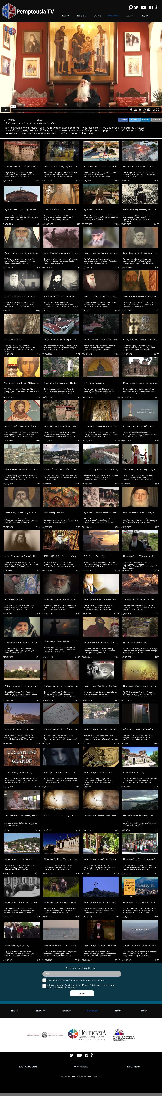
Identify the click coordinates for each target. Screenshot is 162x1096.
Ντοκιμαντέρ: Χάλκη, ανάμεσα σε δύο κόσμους (22, 859)
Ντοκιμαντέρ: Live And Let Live (98, 772)
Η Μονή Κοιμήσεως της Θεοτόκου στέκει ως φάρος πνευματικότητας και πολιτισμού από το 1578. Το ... (101, 477)
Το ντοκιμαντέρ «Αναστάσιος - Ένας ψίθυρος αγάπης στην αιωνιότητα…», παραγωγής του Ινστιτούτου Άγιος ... (138, 477)
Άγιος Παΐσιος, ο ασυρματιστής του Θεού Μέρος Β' (22, 253)
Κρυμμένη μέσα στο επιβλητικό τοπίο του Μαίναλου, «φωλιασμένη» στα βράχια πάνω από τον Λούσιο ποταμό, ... (61, 434)
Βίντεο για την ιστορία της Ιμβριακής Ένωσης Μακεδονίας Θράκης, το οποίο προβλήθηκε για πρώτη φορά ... (139, 867)
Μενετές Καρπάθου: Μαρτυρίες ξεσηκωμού (22, 729)
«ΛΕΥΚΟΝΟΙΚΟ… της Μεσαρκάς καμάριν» (22, 816)
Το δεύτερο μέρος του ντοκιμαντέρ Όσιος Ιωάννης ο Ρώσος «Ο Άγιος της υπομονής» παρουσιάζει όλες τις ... (139, 348)
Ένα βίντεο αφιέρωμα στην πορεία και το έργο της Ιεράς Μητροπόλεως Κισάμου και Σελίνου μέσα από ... (140, 824)
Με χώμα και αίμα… (14, 340)
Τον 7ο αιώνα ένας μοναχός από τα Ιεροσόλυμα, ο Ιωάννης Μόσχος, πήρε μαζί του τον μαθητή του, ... (139, 607)
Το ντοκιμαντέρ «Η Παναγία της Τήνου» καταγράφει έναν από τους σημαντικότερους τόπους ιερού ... (100, 174)
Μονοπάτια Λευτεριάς (133, 772)
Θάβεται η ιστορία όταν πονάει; (138, 729)
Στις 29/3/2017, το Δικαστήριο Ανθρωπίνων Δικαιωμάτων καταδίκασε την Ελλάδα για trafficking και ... (100, 867)
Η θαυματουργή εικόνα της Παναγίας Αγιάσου (101, 426)
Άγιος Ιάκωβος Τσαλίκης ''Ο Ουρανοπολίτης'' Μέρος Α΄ (140, 296)
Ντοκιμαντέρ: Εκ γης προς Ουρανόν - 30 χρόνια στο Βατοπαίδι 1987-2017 (61, 902)
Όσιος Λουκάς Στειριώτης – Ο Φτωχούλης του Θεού (101, 643)
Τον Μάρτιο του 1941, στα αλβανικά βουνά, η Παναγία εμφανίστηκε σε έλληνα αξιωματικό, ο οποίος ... (19, 607)
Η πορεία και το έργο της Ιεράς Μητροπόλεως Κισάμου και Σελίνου (140, 816)
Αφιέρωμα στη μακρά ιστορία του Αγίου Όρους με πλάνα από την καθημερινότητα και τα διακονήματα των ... (101, 738)
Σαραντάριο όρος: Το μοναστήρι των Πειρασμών (140, 946)
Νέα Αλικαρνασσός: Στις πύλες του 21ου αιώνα (61, 946)
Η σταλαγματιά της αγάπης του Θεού (22, 643)
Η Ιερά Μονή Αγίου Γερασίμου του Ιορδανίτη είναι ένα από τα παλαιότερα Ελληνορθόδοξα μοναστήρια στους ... (20, 694)
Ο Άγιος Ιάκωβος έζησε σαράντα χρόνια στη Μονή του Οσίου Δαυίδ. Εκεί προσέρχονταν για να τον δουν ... (101, 304)
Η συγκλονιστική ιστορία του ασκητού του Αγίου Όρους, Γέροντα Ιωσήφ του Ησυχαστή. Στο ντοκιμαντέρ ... (60, 649)
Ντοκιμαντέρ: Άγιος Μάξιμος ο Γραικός (22, 513)
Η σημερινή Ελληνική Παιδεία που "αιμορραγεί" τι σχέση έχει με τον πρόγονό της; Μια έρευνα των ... (58, 867)
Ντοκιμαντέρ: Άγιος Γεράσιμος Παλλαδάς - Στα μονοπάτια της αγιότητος (140, 686)
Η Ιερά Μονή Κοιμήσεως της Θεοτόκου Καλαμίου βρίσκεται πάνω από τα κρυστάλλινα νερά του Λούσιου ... (100, 348)
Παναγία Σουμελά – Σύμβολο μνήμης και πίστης (22, 166)
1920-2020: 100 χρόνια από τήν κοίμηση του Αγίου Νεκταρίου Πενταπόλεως (61, 556)
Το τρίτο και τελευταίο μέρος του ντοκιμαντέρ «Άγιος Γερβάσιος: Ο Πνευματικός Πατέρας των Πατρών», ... (139, 261)
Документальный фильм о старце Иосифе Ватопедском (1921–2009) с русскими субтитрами (61, 816)
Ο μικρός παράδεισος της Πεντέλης (101, 469)
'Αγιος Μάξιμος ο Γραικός (17, 946)
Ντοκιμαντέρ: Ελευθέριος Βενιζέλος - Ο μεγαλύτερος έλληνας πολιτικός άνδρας (101, 686)
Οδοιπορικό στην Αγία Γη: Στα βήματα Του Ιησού (22, 469)
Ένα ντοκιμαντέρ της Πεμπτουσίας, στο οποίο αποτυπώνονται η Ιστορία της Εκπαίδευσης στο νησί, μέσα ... (100, 910)
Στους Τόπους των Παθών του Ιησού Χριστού (61, 469)
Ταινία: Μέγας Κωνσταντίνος (18, 772)
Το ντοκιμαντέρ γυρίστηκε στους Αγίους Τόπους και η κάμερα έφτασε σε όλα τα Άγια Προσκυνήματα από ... (21, 477)
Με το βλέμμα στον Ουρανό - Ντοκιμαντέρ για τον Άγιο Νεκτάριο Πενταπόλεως (22, 556)
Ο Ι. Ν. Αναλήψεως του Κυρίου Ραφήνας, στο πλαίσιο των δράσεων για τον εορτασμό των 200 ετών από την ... (140, 780)
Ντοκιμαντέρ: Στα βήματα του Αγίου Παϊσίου (101, 253)
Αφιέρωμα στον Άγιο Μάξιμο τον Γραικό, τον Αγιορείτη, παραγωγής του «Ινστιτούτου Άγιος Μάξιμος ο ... (21, 521)
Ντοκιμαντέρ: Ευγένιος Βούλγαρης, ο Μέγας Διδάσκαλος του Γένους (101, 599)
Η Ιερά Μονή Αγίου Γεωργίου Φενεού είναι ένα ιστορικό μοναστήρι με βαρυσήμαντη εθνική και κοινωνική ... (99, 521)
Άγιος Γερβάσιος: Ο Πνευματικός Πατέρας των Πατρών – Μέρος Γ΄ (140, 253)
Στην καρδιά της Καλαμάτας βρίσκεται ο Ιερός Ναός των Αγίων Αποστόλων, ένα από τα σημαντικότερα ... (21, 218)
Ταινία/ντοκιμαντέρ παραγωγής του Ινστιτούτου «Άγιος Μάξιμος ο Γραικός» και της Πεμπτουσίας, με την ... (100, 261)
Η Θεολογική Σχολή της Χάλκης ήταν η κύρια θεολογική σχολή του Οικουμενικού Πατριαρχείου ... (20, 867)
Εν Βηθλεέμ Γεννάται (54, 513)
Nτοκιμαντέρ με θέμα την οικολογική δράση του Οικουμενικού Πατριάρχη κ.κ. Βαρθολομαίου (140, 556)
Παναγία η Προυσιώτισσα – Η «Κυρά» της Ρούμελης (61, 383)
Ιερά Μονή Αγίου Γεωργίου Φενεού (100, 513)
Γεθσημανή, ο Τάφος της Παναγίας (60, 166)
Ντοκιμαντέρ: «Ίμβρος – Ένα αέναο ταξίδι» (101, 902)
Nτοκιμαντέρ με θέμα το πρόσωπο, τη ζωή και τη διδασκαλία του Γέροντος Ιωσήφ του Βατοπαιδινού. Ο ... (60, 607)
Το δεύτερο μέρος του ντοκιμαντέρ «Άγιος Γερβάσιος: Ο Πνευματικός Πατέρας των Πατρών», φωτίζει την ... (20, 304)
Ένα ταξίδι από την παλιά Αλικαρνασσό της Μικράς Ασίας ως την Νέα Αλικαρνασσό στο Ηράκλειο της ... (60, 954)
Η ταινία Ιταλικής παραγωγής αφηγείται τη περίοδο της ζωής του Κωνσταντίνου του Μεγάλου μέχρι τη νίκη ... (21, 780)
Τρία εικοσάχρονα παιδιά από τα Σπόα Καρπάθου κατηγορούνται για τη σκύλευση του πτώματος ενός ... (139, 737)
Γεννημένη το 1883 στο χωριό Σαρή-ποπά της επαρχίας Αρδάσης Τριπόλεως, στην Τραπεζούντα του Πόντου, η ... (138, 218)
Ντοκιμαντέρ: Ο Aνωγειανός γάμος (140, 902)
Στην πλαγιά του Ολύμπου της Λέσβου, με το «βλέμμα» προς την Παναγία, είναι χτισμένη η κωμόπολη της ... (101, 434)
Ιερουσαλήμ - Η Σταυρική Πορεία (138, 426)
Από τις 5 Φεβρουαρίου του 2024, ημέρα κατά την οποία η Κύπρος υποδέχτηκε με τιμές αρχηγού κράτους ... (140, 651)
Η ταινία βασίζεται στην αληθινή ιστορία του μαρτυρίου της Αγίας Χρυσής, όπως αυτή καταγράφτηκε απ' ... (61, 780)
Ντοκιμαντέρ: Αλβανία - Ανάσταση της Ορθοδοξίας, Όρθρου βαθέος (101, 946)
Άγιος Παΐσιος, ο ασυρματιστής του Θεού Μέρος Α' (61, 253)
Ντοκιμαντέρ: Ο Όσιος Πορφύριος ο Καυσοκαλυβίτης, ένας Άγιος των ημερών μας (140, 513)
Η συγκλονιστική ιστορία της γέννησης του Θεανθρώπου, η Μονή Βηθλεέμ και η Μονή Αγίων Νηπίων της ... (61, 521)
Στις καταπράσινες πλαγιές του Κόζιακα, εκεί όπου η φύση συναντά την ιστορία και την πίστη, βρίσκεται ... (61, 348)
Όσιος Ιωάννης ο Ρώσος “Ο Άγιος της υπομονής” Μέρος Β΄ (140, 340)
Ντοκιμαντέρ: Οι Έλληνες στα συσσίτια (22, 902)
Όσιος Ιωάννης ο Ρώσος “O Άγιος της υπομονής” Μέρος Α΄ (22, 383)
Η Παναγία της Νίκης (14, 599)
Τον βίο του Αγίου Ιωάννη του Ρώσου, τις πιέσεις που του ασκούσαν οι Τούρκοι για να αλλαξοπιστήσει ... (21, 391)
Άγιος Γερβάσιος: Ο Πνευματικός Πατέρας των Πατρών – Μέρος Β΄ (22, 296)
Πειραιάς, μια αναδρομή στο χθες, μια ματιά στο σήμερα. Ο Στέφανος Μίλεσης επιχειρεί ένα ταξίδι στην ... (101, 564)
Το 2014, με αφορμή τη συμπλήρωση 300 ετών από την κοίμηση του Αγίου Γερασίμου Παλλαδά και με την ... (139, 694)
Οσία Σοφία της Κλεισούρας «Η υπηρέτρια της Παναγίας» (140, 210)
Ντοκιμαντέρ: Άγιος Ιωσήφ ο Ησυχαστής (61, 641)
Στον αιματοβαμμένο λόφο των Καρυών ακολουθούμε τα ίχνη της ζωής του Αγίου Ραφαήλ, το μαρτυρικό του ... (21, 434)
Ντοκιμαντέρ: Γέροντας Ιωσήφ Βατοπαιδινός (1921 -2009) (61, 599)
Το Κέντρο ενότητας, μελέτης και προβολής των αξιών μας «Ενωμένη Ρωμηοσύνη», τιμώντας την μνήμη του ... (61, 564)
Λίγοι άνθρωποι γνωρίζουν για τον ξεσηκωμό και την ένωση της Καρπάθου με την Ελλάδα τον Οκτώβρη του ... (21, 737)
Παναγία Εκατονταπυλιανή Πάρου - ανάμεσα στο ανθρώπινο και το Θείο (140, 166)
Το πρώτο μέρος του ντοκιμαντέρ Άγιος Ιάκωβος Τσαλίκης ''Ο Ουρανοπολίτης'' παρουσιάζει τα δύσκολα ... (140, 304)
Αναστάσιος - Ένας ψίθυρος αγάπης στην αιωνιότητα (140, 469)
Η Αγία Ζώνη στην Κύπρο (135, 643)
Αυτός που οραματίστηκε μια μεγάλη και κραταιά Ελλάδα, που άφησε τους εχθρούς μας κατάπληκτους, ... (101, 694)
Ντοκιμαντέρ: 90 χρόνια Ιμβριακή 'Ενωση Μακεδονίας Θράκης (140, 859)
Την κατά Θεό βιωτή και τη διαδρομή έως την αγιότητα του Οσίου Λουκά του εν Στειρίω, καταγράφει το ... (100, 651)
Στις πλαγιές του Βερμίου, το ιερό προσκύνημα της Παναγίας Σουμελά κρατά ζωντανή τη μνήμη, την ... (19, 174)
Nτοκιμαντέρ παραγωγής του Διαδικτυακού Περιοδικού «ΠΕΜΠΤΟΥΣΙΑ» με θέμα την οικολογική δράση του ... (140, 565)
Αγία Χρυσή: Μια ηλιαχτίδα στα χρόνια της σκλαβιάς (61, 772)
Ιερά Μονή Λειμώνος (93, 210)
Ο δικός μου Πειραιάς (94, 556)
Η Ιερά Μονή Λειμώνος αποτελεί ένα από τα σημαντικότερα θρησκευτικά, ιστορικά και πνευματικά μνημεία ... (101, 218)
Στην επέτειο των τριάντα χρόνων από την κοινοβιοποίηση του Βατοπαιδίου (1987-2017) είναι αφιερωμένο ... (60, 910)
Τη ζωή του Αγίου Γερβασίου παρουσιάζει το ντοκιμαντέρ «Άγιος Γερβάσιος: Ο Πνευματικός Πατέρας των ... (61, 305)
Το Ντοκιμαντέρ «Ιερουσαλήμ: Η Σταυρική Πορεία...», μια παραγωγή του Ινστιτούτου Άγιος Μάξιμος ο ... (140, 434)
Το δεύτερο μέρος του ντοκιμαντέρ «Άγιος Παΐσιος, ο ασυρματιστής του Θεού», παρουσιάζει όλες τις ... (19, 261)
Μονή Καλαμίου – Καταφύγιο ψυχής (100, 340)
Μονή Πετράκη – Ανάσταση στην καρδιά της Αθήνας (140, 383)
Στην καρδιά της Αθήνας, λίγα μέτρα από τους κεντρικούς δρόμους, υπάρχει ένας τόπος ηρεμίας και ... (139, 391)
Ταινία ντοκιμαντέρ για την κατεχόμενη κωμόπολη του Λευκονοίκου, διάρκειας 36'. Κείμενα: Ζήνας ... (21, 824)
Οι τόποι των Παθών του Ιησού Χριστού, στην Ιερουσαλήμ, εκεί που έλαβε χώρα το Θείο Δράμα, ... (61, 477)
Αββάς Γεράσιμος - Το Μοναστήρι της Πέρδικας (22, 686)
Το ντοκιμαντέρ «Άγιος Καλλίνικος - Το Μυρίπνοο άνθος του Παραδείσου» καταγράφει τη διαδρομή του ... (60, 218)
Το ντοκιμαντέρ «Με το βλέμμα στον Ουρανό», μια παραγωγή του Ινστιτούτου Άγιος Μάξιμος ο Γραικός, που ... (21, 564)
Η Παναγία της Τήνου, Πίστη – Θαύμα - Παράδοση (101, 166)
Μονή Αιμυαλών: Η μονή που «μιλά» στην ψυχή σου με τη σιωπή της (61, 426)
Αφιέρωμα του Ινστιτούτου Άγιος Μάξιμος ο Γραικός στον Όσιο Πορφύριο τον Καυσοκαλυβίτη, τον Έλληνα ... (140, 521)
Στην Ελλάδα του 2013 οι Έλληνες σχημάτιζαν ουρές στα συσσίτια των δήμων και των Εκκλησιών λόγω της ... (20, 910)
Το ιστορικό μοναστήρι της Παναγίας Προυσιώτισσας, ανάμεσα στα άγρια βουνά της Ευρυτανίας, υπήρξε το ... (59, 391)
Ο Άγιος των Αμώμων (94, 383)
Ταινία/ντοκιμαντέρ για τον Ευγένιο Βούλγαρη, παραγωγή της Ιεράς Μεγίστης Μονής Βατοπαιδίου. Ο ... (99, 607)
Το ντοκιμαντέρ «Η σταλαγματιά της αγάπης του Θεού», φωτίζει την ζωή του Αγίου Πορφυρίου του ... (21, 651)
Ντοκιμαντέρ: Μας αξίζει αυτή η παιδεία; (61, 859)
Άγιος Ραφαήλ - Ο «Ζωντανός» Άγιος (22, 426)
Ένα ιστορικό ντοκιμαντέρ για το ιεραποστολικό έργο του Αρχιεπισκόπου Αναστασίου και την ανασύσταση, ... (101, 954)
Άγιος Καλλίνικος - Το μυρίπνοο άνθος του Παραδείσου (61, 210)
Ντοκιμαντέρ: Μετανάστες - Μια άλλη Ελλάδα (101, 859)
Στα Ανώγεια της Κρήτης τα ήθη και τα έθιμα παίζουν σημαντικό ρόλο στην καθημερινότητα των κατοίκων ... (139, 910)
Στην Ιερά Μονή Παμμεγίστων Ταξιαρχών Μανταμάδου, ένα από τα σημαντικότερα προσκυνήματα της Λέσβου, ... (19, 348)
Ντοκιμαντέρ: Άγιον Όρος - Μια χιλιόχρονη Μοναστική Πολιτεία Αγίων (101, 729)
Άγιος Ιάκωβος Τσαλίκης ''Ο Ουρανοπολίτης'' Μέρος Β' (101, 296)
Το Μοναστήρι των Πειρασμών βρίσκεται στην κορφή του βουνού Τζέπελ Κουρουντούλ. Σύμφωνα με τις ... (140, 954)
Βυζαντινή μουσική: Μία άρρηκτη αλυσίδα (61, 686)
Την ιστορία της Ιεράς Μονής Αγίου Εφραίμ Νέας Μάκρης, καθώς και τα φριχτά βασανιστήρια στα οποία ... (99, 391)
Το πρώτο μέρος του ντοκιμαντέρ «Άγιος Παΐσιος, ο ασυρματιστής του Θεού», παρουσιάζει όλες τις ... (61, 261)
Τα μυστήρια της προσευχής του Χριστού (140, 599)
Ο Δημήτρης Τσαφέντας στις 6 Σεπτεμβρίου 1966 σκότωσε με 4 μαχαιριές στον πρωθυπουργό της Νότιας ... (98, 781)
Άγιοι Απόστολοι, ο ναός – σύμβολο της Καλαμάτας (22, 210)
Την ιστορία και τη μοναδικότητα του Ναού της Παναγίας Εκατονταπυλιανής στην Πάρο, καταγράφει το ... (139, 174)
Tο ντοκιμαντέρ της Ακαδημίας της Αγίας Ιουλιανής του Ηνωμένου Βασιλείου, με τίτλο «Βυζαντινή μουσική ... (61, 695)
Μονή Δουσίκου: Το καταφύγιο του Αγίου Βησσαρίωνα (61, 340)
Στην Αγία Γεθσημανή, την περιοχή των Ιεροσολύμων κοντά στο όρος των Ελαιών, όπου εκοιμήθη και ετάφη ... (61, 174)
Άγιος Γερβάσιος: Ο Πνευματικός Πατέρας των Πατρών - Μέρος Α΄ (61, 296)
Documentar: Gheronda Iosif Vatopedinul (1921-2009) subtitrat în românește (101, 816)
